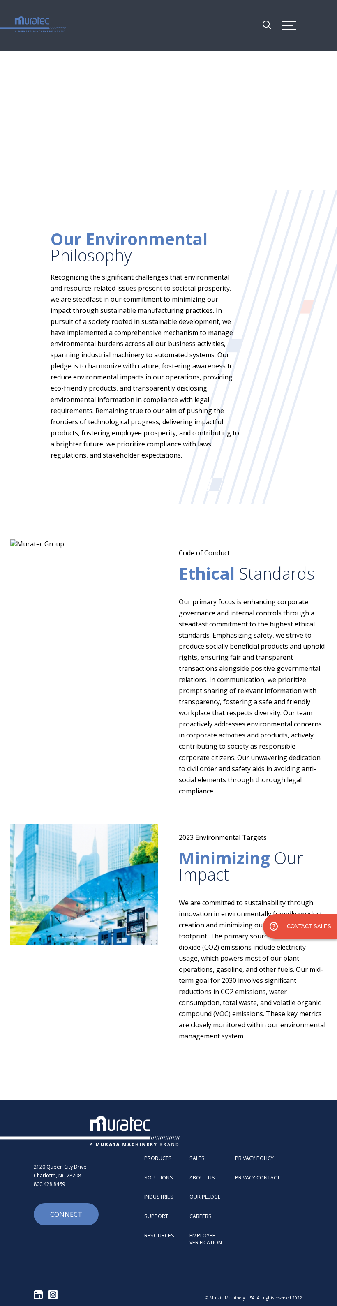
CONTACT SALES (300, 926)
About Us (202, 1177)
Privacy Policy (254, 1158)
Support (156, 1216)
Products (158, 1158)
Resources (159, 1235)
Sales (197, 1158)
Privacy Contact (257, 1177)
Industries (158, 1196)
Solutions (158, 1177)
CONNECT (66, 1214)
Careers (200, 1216)
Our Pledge (205, 1196)
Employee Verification (205, 1239)
